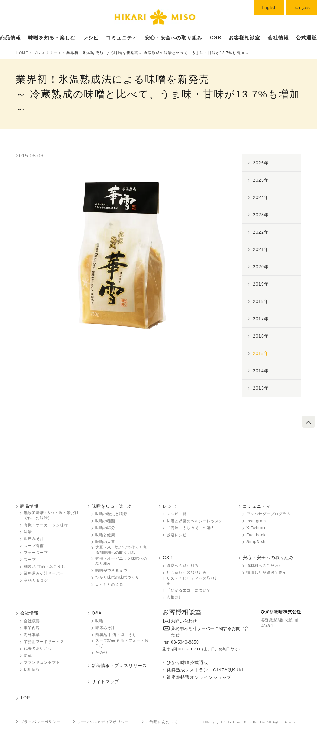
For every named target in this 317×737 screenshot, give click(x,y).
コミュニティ (121, 37)
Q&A (97, 612)
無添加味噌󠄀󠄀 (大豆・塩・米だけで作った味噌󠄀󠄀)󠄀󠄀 (51, 515)
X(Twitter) (255, 528)
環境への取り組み (183, 565)
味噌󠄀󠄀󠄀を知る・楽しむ (112, 506)
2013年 (261, 388)
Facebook (256, 535)
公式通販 (306, 37)
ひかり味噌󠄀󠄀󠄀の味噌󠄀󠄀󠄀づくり (117, 577)
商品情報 (10, 37)
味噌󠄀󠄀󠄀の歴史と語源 (111, 514)
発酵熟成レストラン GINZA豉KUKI (205, 669)
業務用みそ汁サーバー (44, 573)
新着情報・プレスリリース (119, 665)
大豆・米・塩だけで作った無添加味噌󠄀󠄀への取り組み (121, 550)
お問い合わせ (184, 620)
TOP (25, 697)
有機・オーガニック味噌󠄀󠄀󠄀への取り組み (121, 561)
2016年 (261, 336)
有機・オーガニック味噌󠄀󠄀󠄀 (46, 525)
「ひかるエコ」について (189, 590)
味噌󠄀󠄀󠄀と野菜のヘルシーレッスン (195, 521)
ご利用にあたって (162, 722)
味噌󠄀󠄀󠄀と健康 (105, 535)
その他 (101, 652)
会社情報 (278, 37)
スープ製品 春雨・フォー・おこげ (122, 643)
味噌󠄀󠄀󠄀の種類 (105, 521)
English (269, 7)
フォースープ (36, 552)
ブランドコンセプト (42, 662)
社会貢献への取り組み (187, 572)
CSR (216, 37)
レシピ (91, 37)
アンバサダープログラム (268, 514)
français (301, 7)
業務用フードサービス (44, 642)
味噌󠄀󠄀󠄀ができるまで (111, 570)
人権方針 (175, 597)
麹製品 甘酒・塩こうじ (44, 566)
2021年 (261, 249)
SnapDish (256, 542)
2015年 (261, 353)
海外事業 (32, 635)
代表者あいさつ (38, 648)
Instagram (256, 521)
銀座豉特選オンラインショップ (199, 677)
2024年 (261, 197)
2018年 (261, 301)
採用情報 (32, 669)
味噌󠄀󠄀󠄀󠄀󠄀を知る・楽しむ (52, 37)
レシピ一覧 (177, 514)
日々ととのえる (109, 584)
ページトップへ (308, 422)
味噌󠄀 (99, 621)
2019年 (261, 284)
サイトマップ (105, 681)
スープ (30, 560)
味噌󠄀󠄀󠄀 (28, 532)
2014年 (261, 370)
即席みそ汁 (34, 539)
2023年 (261, 214)
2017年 (261, 318)
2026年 (261, 162)
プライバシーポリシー (40, 722)
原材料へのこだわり (264, 565)
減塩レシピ (177, 535)
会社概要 (32, 621)
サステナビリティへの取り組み (193, 581)
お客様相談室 (244, 37)
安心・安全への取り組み (174, 37)
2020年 (261, 266)
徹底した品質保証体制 (266, 572)
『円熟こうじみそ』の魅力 (191, 528)
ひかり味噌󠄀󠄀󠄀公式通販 (187, 662)
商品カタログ (36, 580)
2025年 (261, 180)
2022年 (261, 232)
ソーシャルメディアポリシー (103, 722)
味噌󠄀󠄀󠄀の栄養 (105, 542)
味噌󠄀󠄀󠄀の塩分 (105, 528)
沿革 (28, 655)
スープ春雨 (34, 546)
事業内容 (32, 628)
